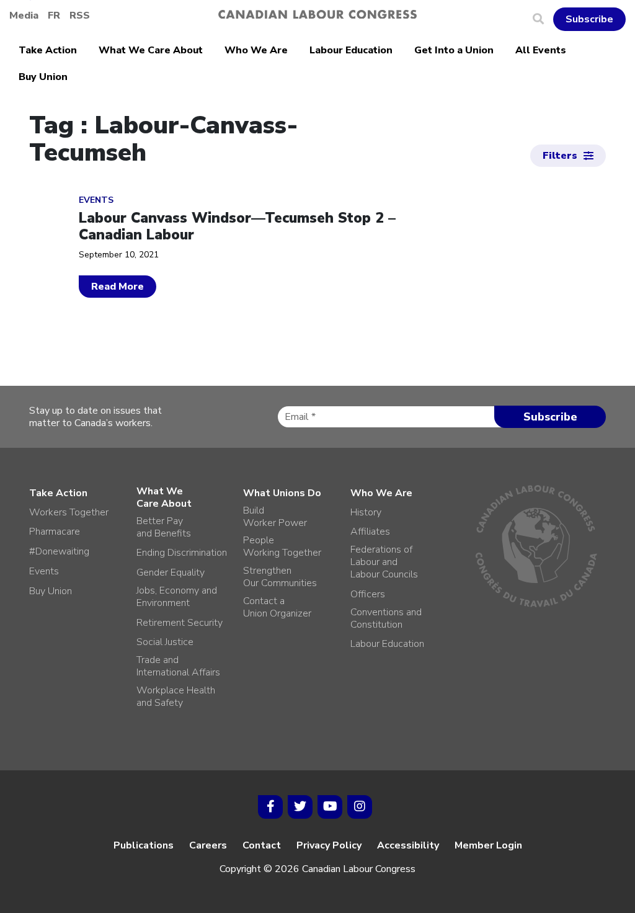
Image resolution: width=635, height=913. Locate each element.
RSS (79, 15)
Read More (117, 286)
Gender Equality (170, 572)
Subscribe (589, 19)
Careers (208, 845)
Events (44, 571)
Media (23, 15)
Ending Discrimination (181, 552)
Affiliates (370, 531)
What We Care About (151, 50)
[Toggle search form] (543, 19)
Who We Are (256, 50)
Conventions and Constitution (386, 618)
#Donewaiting (59, 551)
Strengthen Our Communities (280, 576)
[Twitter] (300, 807)
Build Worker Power (275, 516)
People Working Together (282, 546)
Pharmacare (54, 531)
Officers (367, 594)
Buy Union (43, 77)
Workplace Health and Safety (175, 696)
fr (54, 15)
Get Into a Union (454, 50)
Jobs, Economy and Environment (176, 596)
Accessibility (408, 845)
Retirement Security (179, 623)
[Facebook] (270, 807)
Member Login (488, 845)
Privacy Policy (329, 845)
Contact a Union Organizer (277, 607)
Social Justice (164, 642)
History (365, 512)
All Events (540, 50)
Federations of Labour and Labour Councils (384, 562)
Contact (261, 845)
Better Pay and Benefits (163, 527)
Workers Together (69, 512)
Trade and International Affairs (178, 666)
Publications (143, 845)
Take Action (48, 50)
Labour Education (351, 50)
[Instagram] (359, 807)
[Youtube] (330, 807)
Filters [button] (560, 156)
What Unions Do (282, 493)
